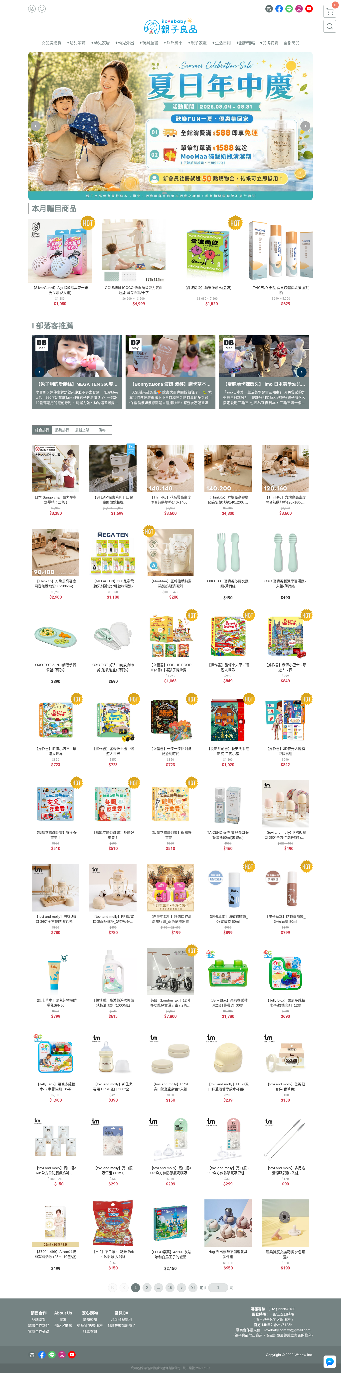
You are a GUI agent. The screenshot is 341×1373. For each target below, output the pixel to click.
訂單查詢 (90, 1331)
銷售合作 (39, 1313)
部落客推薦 (63, 1325)
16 (170, 1287)
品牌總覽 (39, 1319)
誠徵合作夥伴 (38, 1325)
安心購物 (90, 1313)
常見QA (122, 1313)
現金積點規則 (121, 1319)
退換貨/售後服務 (90, 1325)
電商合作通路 (38, 1331)
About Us (63, 1313)
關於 (63, 1319)
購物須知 (90, 1319)
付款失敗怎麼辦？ (122, 1325)
